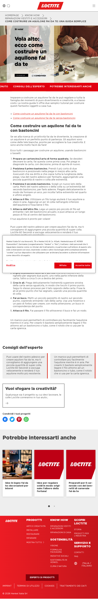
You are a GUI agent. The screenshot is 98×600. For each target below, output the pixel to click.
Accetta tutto (82, 265)
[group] (49, 366)
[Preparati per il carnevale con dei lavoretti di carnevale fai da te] (80, 473)
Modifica (10, 265)
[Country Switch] (4, 5)
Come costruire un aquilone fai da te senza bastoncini (44, 118)
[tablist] (49, 506)
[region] (49, 254)
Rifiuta (62, 265)
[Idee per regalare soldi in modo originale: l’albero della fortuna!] (49, 473)
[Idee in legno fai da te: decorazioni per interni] (17, 473)
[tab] (49, 506)
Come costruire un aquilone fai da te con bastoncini (43, 114)
